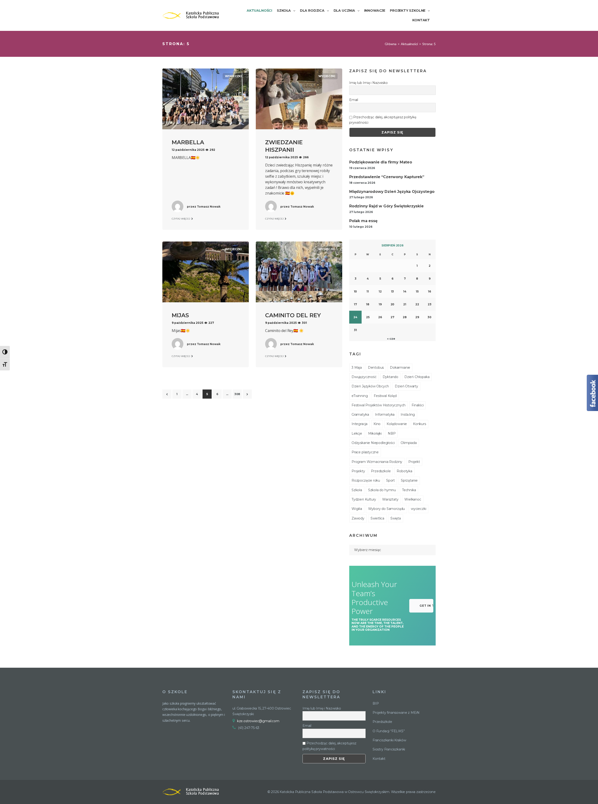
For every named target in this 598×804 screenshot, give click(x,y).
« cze (391, 338)
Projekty (358, 471)
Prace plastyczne (365, 452)
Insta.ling (408, 414)
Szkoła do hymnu (382, 490)
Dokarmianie (400, 367)
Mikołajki (375, 433)
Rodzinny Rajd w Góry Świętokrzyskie (386, 206)
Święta (395, 518)
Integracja (359, 424)
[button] (421, 606)
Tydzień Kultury (364, 499)
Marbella (188, 142)
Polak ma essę (363, 221)
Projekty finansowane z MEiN (396, 712)
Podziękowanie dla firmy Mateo (380, 162)
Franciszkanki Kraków (389, 740)
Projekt (414, 462)
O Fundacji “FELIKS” (389, 731)
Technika (409, 490)
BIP (376, 703)
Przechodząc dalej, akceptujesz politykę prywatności (382, 120)
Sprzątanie (409, 480)
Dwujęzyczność (364, 377)
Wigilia (357, 509)
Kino (377, 424)
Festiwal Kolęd (385, 396)
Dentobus (376, 367)
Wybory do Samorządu (386, 509)
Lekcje (357, 433)
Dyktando (391, 377)
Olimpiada (408, 443)
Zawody (358, 518)
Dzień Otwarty (406, 386)
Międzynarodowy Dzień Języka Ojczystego (391, 191)
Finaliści (418, 405)
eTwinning (360, 396)
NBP (391, 433)
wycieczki (233, 76)
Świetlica (377, 518)
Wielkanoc (412, 499)
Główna (390, 44)
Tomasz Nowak (209, 206)
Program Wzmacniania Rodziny (377, 462)
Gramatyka (360, 414)
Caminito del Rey (293, 315)
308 (237, 394)
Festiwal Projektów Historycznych (379, 405)
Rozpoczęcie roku (366, 480)
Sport (390, 480)
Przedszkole (381, 471)
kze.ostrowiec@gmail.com (258, 721)
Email (353, 100)
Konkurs (419, 424)
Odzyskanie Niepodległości (373, 443)
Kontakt (379, 759)
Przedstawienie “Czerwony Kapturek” (386, 177)
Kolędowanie (397, 424)
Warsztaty (390, 499)
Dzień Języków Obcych (370, 386)
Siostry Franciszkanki (389, 749)
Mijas (180, 315)
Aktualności (409, 44)
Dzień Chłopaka (416, 377)
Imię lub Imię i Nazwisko (368, 83)
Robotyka (404, 471)
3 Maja (357, 367)
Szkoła (357, 490)
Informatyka (385, 414)
